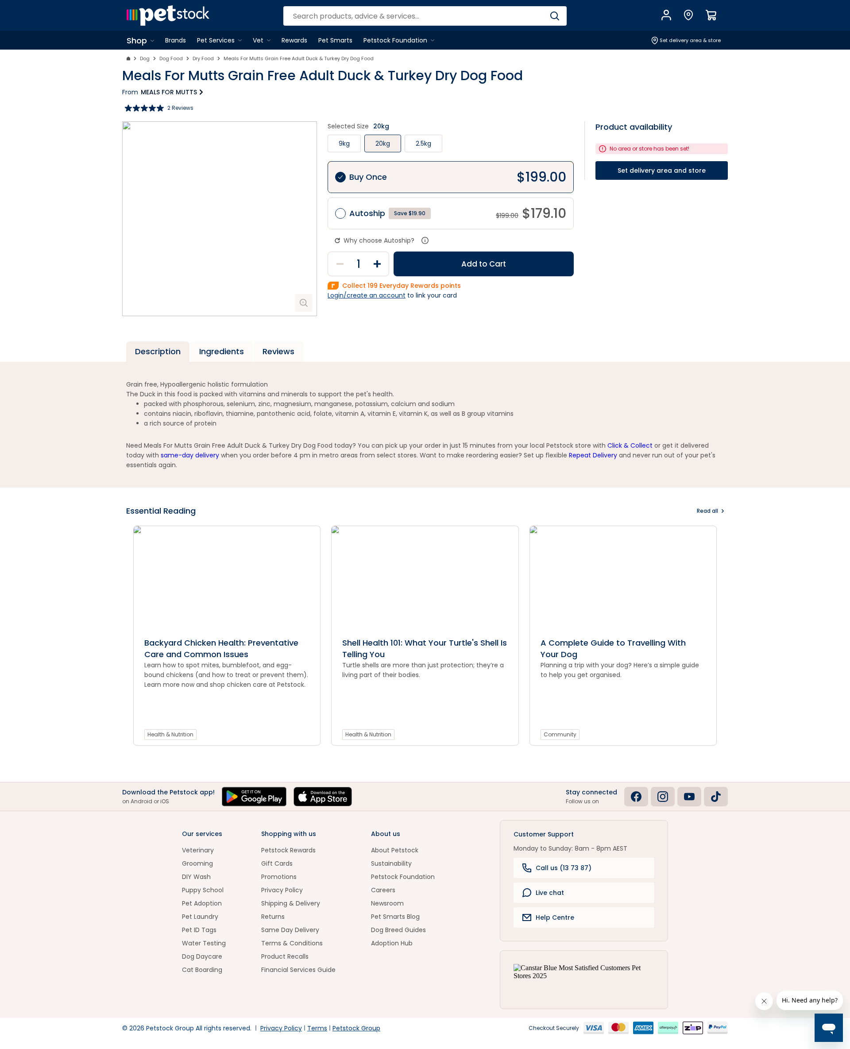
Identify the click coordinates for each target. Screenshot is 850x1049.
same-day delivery (190, 455)
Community (560, 734)
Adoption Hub (392, 943)
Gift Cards (277, 863)
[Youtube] (689, 796)
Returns (273, 916)
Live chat (550, 892)
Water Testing (204, 943)
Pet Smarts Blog (395, 916)
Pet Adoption (202, 903)
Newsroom (387, 903)
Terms (317, 1028)
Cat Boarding (202, 969)
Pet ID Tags (199, 929)
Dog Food (171, 58)
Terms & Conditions (292, 943)
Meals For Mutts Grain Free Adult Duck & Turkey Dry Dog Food (299, 58)
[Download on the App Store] (323, 796)
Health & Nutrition (170, 734)
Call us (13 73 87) (563, 867)
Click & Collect (630, 445)
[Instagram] (663, 796)
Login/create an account (367, 295)
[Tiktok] (716, 796)
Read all (707, 511)
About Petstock (394, 850)
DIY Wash (196, 876)
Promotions (279, 876)
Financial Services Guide (298, 969)
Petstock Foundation (403, 876)
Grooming (197, 863)
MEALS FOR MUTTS (169, 92)
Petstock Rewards (288, 850)
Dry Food (203, 58)
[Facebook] (636, 796)
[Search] (554, 16)
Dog (145, 58)
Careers (383, 890)
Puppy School (203, 890)
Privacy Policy (282, 890)
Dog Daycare (202, 956)
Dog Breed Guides (398, 929)
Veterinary (198, 850)
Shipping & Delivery (290, 903)
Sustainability (391, 863)
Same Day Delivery (290, 929)
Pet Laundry (200, 916)
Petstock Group (356, 1028)
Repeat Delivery (593, 455)
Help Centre (555, 917)
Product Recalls (285, 956)
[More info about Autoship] (425, 240)
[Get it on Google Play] (254, 796)
